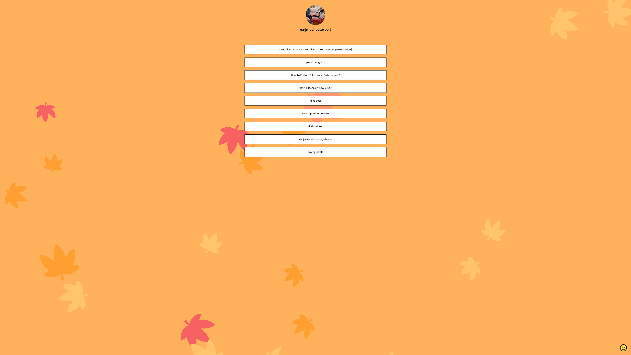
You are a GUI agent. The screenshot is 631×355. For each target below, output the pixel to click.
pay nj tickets (315, 152)
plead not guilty (315, 62)
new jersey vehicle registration (315, 139)
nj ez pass (315, 100)
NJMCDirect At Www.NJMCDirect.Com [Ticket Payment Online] (315, 49)
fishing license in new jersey (315, 88)
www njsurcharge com (315, 113)
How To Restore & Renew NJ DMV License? (315, 75)
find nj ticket (315, 126)
